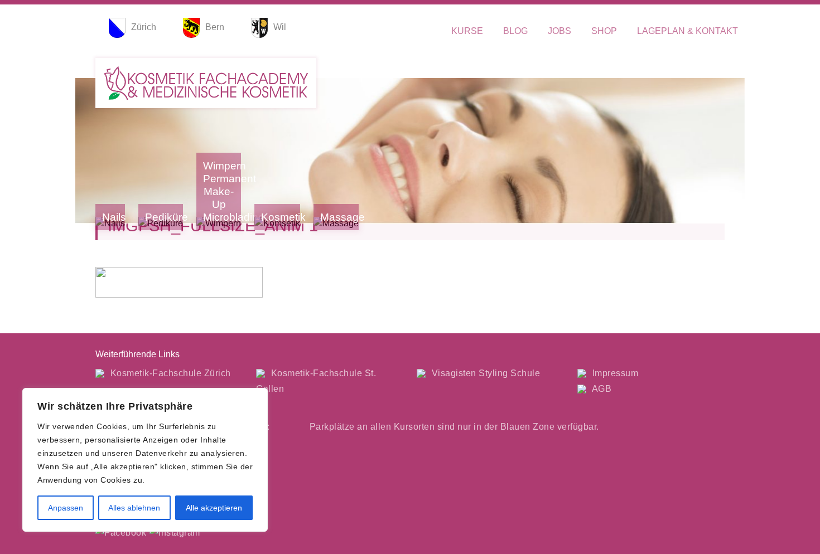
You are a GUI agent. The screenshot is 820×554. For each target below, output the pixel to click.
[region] (145, 460)
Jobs (559, 31)
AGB (600, 388)
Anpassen (65, 507)
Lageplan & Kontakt (687, 31)
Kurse (467, 31)
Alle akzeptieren (214, 507)
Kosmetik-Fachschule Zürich (169, 373)
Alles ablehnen (134, 507)
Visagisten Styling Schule (484, 373)
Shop (604, 31)
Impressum (614, 373)
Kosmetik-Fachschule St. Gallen (316, 380)
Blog (515, 31)
